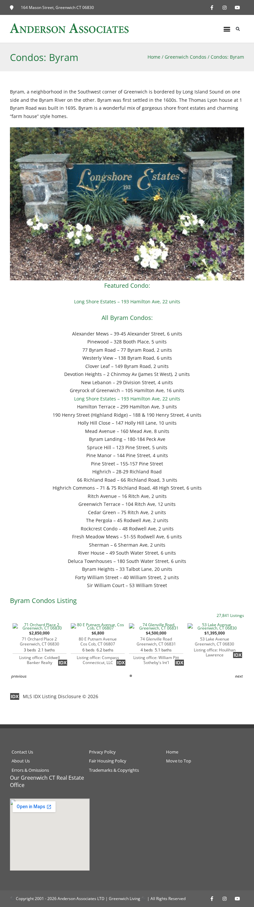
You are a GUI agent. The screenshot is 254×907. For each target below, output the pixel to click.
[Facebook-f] (211, 7)
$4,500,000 (156, 648)
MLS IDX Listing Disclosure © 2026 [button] (60, 696)
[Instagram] (224, 7)
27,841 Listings (230, 615)
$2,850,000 (39, 648)
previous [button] (18, 676)
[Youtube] (237, 7)
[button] (227, 29)
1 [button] (131, 676)
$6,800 (98, 648)
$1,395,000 (214, 644)
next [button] (239, 676)
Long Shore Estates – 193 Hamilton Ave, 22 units (127, 301)
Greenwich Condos (185, 57)
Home (154, 57)
